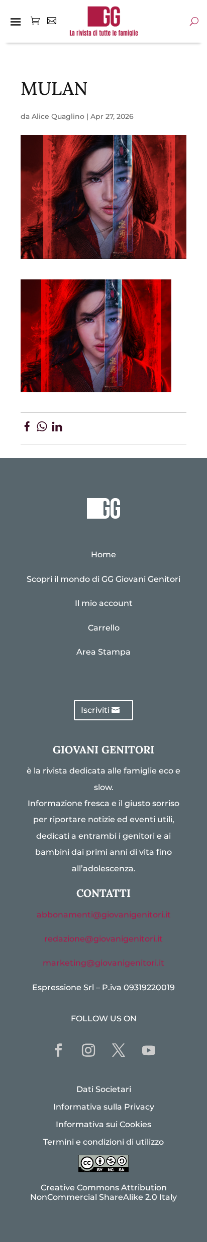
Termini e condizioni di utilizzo (103, 1142)
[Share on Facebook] (27, 428)
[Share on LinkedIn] (57, 428)
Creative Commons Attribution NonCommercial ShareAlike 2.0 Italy (103, 1192)
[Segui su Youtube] (149, 1050)
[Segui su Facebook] (58, 1050)
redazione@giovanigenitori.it (103, 939)
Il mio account (104, 603)
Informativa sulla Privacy (103, 1107)
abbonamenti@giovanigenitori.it (104, 914)
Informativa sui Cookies (103, 1124)
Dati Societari (103, 1089)
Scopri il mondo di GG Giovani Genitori (103, 579)
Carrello (104, 628)
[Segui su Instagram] (88, 1050)
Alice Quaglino (58, 116)
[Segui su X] (119, 1050)
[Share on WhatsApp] (42, 428)
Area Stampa (103, 652)
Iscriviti (95, 710)
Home (103, 554)
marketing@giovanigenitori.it (103, 963)
